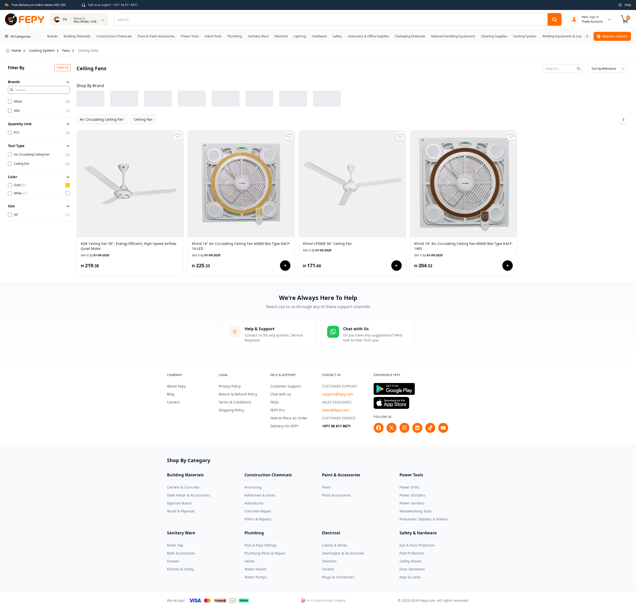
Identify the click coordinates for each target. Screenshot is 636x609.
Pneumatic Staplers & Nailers (423, 519)
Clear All (62, 67)
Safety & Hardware (418, 533)
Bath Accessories (181, 553)
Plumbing (254, 533)
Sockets (328, 569)
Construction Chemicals (268, 475)
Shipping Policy (231, 410)
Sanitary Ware (181, 533)
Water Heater (255, 569)
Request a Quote (614, 36)
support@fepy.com (337, 394)
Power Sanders (411, 503)
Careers (173, 402)
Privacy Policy (230, 386)
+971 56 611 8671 (336, 426)
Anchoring (253, 487)
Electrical (331, 533)
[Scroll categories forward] (587, 36)
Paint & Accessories (341, 475)
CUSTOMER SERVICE (339, 418)
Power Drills (409, 487)
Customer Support (285, 386)
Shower (173, 561)
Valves (249, 561)
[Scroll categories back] (40, 36)
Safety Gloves (410, 561)
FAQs (274, 402)
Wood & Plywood (181, 511)
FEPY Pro (277, 410)
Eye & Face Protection (417, 545)
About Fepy (176, 386)
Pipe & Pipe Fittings (260, 545)
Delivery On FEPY (284, 426)
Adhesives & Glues (259, 495)
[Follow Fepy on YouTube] (443, 428)
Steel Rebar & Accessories (188, 495)
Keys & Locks (410, 577)
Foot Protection (411, 553)
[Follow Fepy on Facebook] (379, 428)
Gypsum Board (179, 503)
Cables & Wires (334, 545)
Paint (326, 487)
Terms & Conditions (235, 402)
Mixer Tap (175, 545)
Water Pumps (255, 577)
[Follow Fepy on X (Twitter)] (392, 428)
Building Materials (185, 475)
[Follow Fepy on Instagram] (404, 428)
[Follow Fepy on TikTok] (430, 428)
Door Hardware (412, 569)
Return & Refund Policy (238, 394)
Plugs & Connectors (338, 577)
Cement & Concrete (183, 487)
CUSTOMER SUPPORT (339, 386)
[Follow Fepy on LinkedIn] (417, 428)
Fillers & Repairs (258, 519)
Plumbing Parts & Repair (264, 553)
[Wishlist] (178, 136)
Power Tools (411, 475)
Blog (170, 394)
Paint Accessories (336, 495)
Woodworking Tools (415, 511)
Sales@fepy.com (335, 410)
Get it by (95, 255)
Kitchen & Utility (180, 569)
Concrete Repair (257, 511)
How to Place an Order (289, 418)
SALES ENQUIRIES (337, 402)
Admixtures (254, 503)
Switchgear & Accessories (343, 553)
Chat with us (280, 394)
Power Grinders (412, 495)
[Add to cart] (285, 265)
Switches (329, 561)
